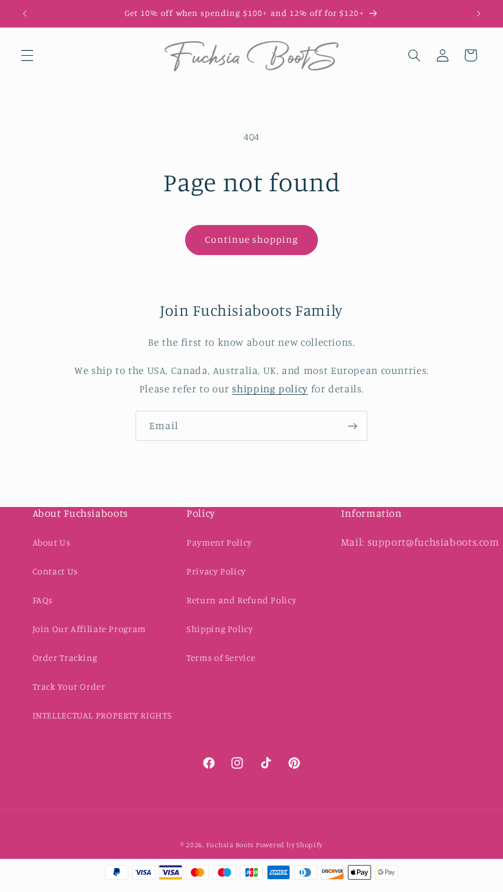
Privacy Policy (216, 571)
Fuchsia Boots (231, 845)
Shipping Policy (219, 628)
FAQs (43, 600)
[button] (27, 55)
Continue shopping (252, 239)
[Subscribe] (353, 426)
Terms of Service (220, 657)
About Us (52, 542)
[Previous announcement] (24, 13)
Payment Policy (219, 542)
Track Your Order (69, 686)
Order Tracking (65, 657)
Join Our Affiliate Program (89, 628)
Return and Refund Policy (241, 600)
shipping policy (269, 389)
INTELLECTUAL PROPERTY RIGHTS (102, 715)
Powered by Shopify (289, 845)
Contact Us (55, 571)
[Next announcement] (478, 13)
